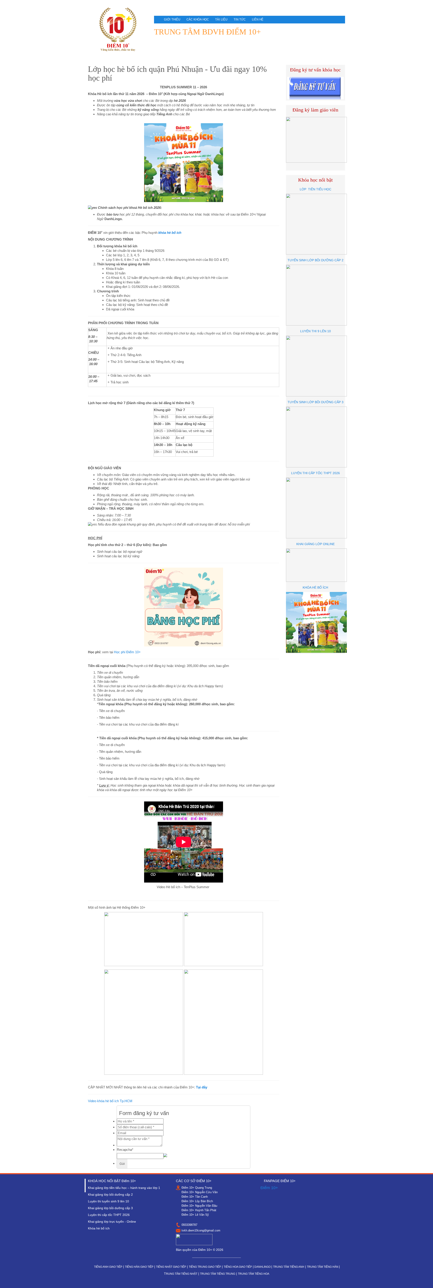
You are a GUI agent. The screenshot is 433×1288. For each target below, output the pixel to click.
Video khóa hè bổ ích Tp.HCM (110, 1101)
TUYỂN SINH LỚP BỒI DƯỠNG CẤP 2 (315, 260)
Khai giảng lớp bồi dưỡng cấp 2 (110, 1194)
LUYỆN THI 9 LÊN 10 (315, 331)
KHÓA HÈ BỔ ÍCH (315, 587)
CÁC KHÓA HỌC (198, 19)
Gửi (122, 1163)
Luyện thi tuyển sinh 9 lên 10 (108, 1201)
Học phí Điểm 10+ (127, 652)
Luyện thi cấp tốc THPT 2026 (109, 1215)
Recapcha (125, 1149)
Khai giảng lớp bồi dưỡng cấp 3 (110, 1208)
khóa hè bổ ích (169, 232)
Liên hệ (257, 19)
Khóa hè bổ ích (99, 1228)
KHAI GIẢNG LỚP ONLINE (315, 544)
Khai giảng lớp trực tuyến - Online (112, 1221)
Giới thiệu (172, 19)
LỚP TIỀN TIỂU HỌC (315, 189)
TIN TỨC (240, 19)
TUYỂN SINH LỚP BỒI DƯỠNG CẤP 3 (315, 402)
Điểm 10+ (269, 1188)
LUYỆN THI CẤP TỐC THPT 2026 (315, 473)
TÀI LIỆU (221, 19)
